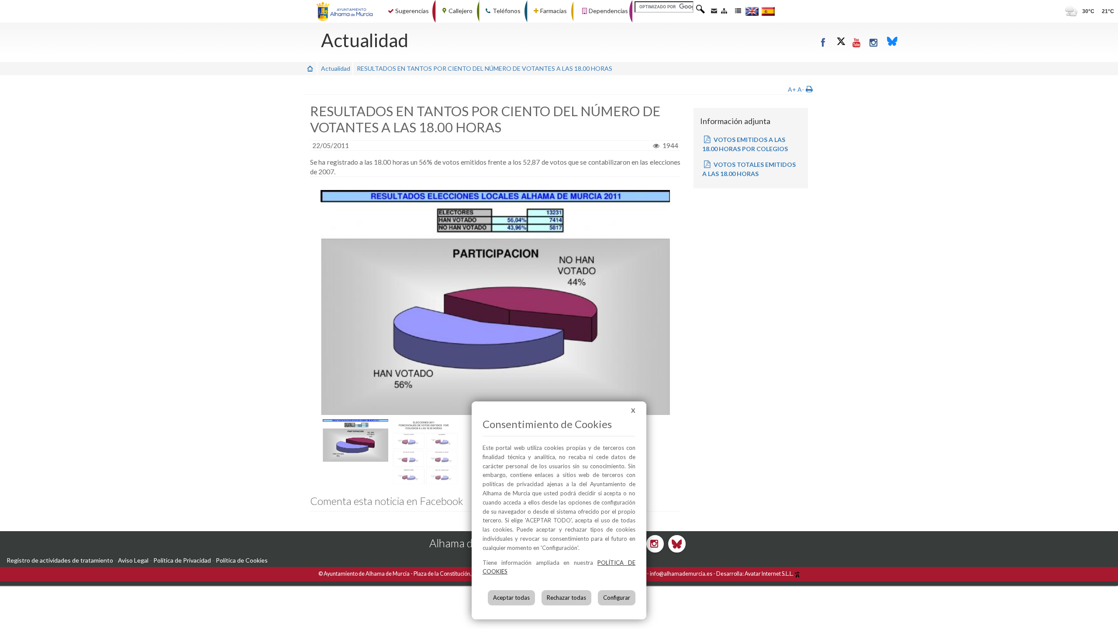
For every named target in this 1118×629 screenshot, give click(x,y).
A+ (792, 89)
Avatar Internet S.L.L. (769, 573)
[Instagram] (873, 42)
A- (800, 89)
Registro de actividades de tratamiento (60, 560)
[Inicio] (310, 68)
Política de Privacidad (182, 560)
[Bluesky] (892, 42)
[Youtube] (856, 42)
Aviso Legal (133, 560)
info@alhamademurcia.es (681, 573)
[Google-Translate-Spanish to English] (752, 11)
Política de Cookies (242, 560)
